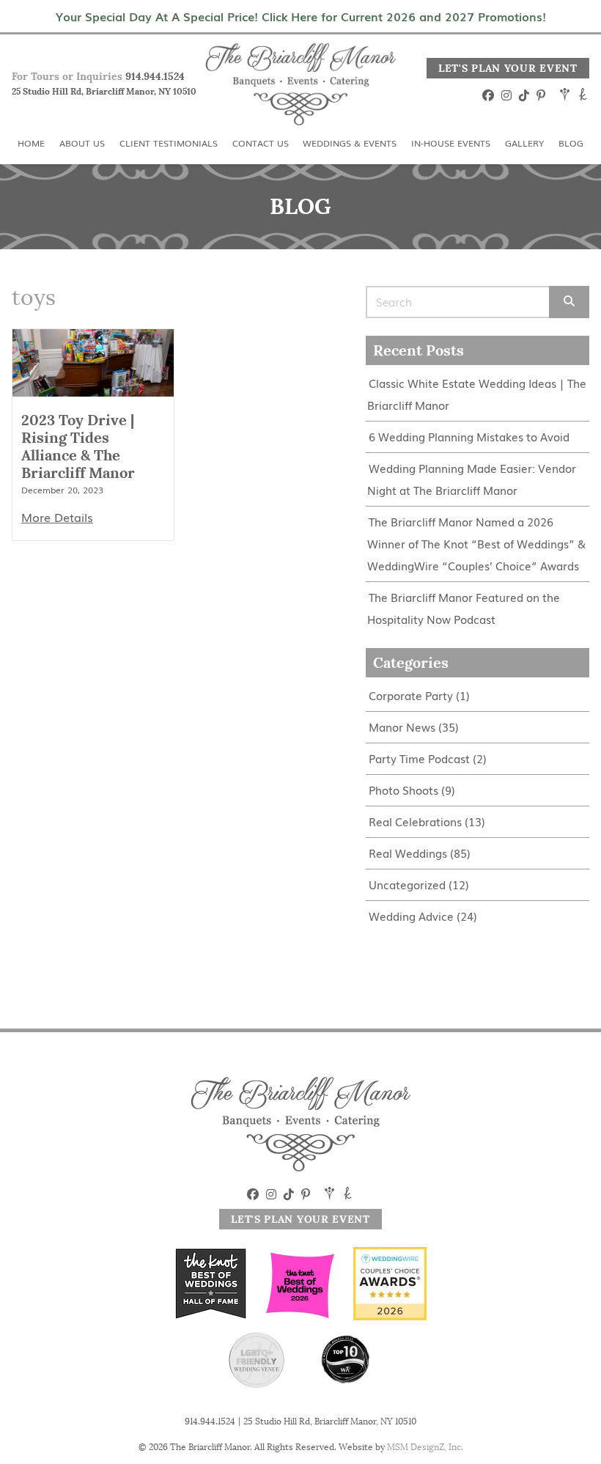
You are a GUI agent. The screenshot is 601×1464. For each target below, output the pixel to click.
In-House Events (450, 143)
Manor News (402, 726)
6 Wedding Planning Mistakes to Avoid (469, 436)
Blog (570, 143)
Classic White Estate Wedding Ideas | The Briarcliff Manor (476, 394)
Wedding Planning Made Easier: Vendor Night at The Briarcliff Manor (471, 479)
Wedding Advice (411, 916)
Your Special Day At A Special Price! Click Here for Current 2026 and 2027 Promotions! (301, 16)
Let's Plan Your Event (508, 68)
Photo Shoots (403, 789)
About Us (82, 143)
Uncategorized (407, 884)
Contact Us (260, 143)
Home (31, 143)
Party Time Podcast (419, 758)
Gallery (524, 143)
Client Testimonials (168, 143)
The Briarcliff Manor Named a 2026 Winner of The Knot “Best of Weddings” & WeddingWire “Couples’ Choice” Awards (476, 543)
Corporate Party (411, 695)
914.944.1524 (155, 76)
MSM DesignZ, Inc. (425, 1446)
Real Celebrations (415, 821)
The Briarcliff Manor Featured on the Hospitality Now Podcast (463, 608)
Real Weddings (408, 853)
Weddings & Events (350, 143)
